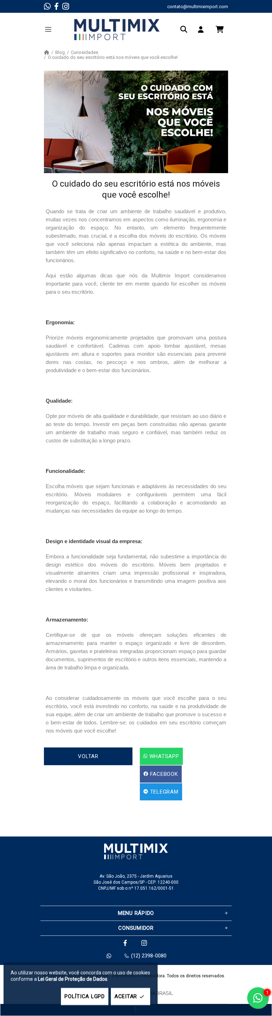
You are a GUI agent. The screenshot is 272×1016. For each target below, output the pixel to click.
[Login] (202, 29)
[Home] (46, 52)
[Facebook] (56, 6)
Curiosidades (84, 52)
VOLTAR (88, 756)
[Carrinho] (219, 29)
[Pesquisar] (185, 29)
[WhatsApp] (47, 6)
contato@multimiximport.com (197, 6)
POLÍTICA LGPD (84, 996)
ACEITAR (125, 996)
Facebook (163, 774)
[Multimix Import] (116, 29)
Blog (60, 52)
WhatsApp (163, 756)
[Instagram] (65, 6)
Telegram (163, 792)
